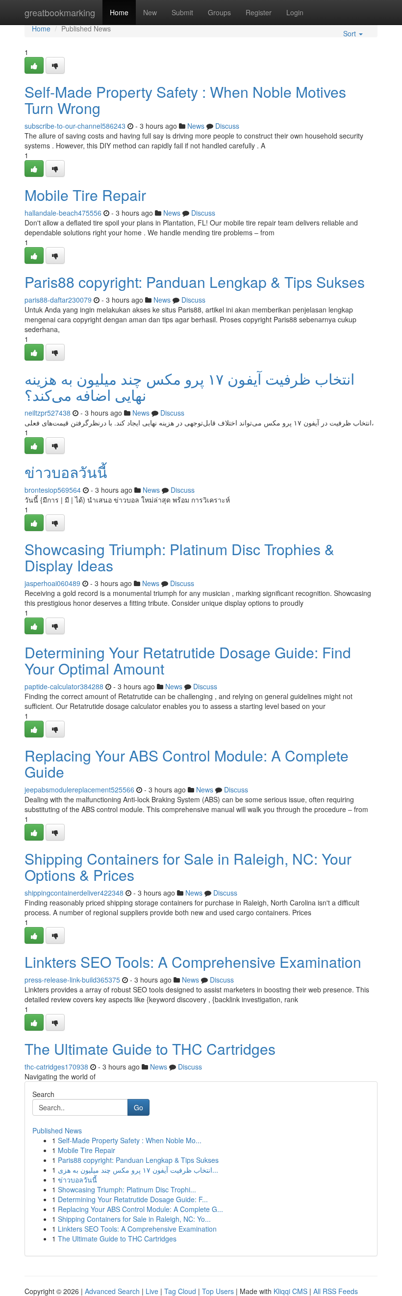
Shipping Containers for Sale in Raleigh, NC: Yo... (134, 1219)
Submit (182, 12)
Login (294, 12)
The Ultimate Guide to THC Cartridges (150, 1048)
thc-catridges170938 (56, 1066)
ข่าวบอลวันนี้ (66, 471)
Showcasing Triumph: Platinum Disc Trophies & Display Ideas (179, 557)
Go (138, 1107)
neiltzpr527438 (48, 413)
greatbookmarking (60, 12)
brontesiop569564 (53, 490)
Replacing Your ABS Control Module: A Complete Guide (187, 763)
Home (119, 12)
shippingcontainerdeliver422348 (74, 893)
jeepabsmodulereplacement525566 (79, 789)
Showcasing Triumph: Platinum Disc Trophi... (127, 1189)
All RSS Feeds (335, 1291)
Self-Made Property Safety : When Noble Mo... (129, 1140)
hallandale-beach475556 (63, 213)
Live (152, 1291)
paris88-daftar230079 (58, 300)
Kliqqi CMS (290, 1291)
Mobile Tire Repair (85, 194)
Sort (350, 33)
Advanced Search (112, 1291)
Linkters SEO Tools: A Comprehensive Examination (193, 961)
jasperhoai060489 (52, 583)
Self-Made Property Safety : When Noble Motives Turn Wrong (185, 99)
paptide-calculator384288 (64, 686)
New (150, 12)
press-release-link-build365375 (72, 980)
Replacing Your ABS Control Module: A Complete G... (140, 1209)
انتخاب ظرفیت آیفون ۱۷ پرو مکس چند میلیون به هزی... (138, 1170)
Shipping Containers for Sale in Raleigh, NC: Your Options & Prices (188, 866)
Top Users (218, 1291)
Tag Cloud (180, 1291)
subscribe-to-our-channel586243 (75, 126)
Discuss (227, 126)
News (195, 126)
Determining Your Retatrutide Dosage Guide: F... (133, 1199)
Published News (57, 1130)
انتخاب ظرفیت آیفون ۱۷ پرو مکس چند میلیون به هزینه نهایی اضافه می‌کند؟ (189, 386)
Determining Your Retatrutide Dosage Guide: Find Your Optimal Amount (188, 660)
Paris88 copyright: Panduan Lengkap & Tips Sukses (195, 281)
